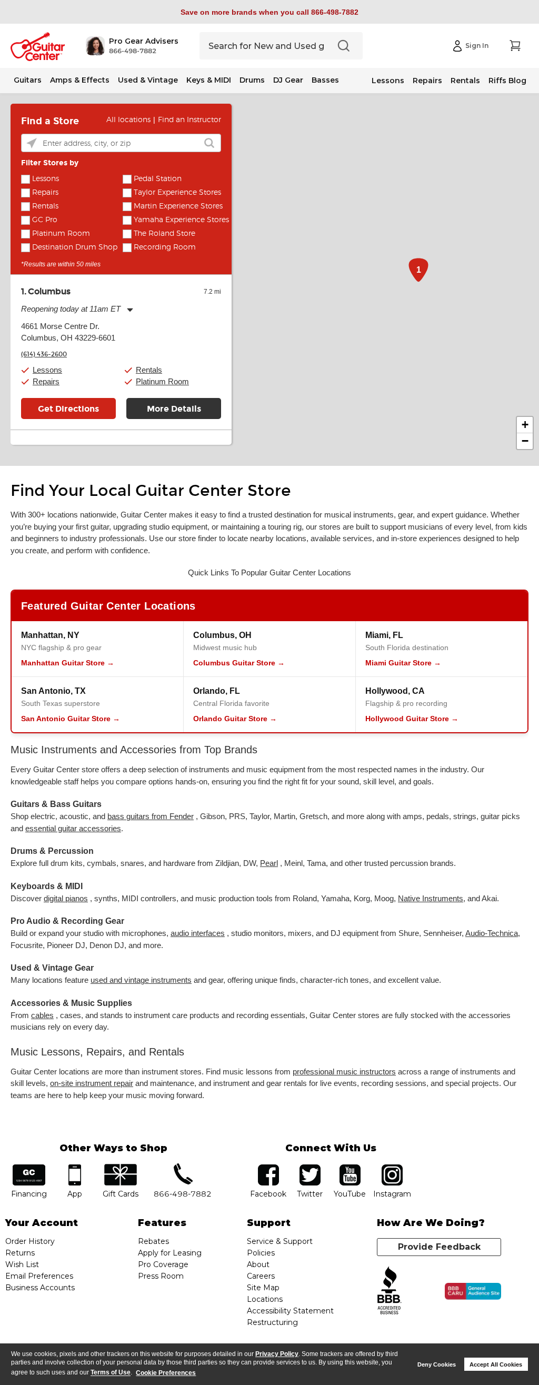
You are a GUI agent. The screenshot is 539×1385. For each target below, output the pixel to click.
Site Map (263, 1287)
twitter (310, 1168)
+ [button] (525, 424)
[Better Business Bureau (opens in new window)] (389, 1291)
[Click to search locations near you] (31, 143)
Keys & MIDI (208, 80)
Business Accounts (40, 1287)
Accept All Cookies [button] (496, 1364)
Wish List (22, 1264)
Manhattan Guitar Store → (67, 663)
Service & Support (280, 1241)
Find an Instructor (189, 120)
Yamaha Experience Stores (181, 220)
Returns (20, 1253)
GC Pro (44, 220)
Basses (325, 80)
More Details (174, 409)
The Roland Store (164, 233)
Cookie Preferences (166, 1373)
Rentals (465, 80)
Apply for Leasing (170, 1253)
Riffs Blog (507, 80)
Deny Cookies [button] (436, 1364)
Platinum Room (61, 233)
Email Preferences (39, 1276)
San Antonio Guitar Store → (70, 718)
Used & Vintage (148, 80)
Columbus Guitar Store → (239, 663)
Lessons (388, 80)
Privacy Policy (276, 1354)
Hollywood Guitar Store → (411, 718)
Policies (261, 1253)
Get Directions (68, 409)
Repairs (427, 80)
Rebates (153, 1241)
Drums (252, 80)
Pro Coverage (163, 1264)
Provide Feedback (439, 1247)
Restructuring (272, 1322)
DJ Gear (288, 80)
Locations (265, 1299)
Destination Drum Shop (74, 247)
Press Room (161, 1276)
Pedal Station (158, 179)
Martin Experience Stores (178, 206)
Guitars (28, 80)
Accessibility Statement (290, 1311)
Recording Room (165, 247)
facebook (268, 1168)
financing (29, 1168)
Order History (30, 1241)
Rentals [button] (149, 369)
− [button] (525, 440)
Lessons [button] (47, 369)
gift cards (120, 1168)
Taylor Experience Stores (177, 192)
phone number (182, 1168)
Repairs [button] (46, 381)
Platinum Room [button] (162, 381)
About (258, 1264)
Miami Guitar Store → (403, 663)
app (74, 1168)
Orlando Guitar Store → (235, 718)
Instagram (392, 1168)
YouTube (350, 1168)
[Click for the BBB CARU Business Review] (473, 1291)
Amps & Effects (79, 80)
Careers (261, 1276)
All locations (128, 120)
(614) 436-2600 (44, 354)
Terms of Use (111, 1373)
